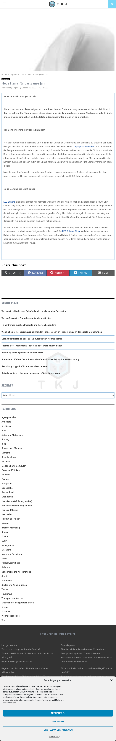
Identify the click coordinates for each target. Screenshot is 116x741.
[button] (111, 680)
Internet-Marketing (11, 527)
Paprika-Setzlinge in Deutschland (17, 661)
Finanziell (6, 474)
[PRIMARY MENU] (4, 4)
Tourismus (7, 594)
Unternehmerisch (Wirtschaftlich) (18, 602)
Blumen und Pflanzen (12, 448)
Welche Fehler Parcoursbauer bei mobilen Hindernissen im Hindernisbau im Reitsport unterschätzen (52, 332)
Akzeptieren (58, 713)
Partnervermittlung (11, 563)
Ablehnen (58, 721)
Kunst (4, 541)
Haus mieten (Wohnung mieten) (17, 505)
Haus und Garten (10, 510)
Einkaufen (6, 461)
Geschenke (7, 488)
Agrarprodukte (9, 417)
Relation (6, 567)
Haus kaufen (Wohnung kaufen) (17, 501)
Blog (4, 444)
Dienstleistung (9, 457)
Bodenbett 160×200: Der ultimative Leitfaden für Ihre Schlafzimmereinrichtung (40, 359)
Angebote (5, 79)
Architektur (7, 426)
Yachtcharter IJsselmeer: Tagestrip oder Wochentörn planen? (32, 345)
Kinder (5, 532)
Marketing (6, 550)
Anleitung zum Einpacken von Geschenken (23, 352)
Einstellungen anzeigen (58, 729)
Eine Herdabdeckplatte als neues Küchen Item (83, 649)
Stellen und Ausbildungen (14, 585)
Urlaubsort (7, 611)
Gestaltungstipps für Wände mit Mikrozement (24, 366)
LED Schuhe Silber (71, 231)
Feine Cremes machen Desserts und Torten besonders (29, 325)
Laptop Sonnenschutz (85, 146)
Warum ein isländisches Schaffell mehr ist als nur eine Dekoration (34, 311)
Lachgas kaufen (9, 645)
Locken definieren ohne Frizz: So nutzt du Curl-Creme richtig (32, 339)
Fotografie (7, 483)
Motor (5, 558)
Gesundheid (8, 492)
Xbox (4, 620)
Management (8, 545)
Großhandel (7, 497)
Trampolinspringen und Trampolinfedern (80, 653)
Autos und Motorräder (13, 435)
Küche (5, 536)
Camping (6, 453)
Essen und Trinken (11, 470)
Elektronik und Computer (14, 466)
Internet (5, 523)
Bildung (5, 439)
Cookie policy (54, 737)
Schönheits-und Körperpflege (16, 572)
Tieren (5, 589)
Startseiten (7, 580)
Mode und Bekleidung (12, 554)
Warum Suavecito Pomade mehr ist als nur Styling (26, 318)
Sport (4, 576)
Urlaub (5, 607)
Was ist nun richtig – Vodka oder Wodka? (21, 649)
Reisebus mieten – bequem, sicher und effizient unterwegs (31, 373)
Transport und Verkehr (13, 598)
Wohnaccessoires (11, 616)
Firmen (5, 479)
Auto (4, 430)
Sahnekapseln (68, 645)
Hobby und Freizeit (11, 519)
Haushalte (6, 514)
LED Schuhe (9, 201)
